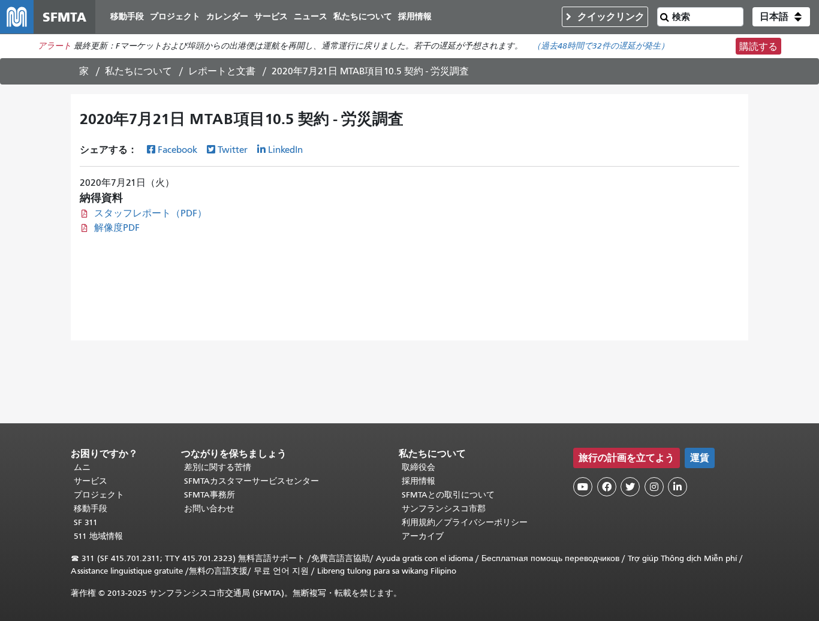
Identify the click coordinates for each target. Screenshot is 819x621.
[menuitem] (127, 17)
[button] (781, 16)
